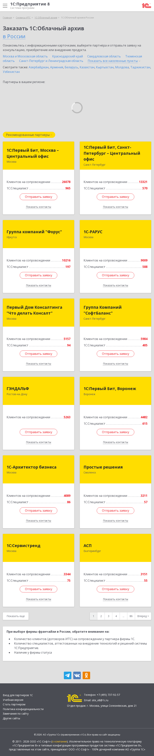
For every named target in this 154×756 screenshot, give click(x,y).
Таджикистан (140, 67)
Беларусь (71, 67)
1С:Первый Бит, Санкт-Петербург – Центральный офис (112, 153)
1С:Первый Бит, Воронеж (110, 388)
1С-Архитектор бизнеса (32, 467)
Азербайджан (39, 67)
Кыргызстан (105, 67)
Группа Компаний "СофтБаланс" (103, 310)
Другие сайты (11, 718)
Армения (56, 67)
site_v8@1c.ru (100, 700)
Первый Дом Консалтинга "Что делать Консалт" (34, 310)
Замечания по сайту (16, 713)
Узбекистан (11, 72)
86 (131, 616)
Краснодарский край (67, 56)
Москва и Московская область (25, 56)
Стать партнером (14, 704)
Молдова (122, 67)
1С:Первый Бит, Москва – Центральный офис (33, 153)
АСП (88, 545)
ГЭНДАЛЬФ (18, 388)
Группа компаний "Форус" (34, 231)
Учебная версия (13, 700)
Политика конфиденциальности (23, 709)
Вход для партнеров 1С (18, 695)
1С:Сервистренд (23, 545)
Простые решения (103, 467)
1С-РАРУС (93, 231)
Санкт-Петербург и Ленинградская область (51, 61)
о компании (59, 741)
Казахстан (87, 67)
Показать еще (16, 616)
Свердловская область (104, 56)
